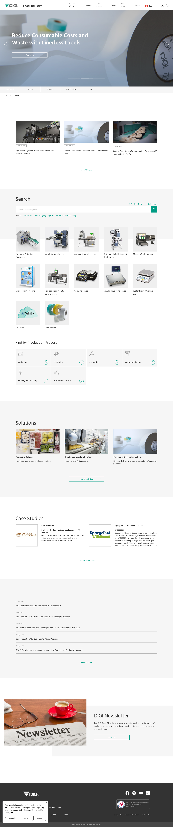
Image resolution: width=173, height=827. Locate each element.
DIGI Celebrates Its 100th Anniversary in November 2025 (40, 606)
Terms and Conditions (132, 815)
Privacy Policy (118, 815)
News (66, 814)
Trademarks (146, 815)
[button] (6, 43)
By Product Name (135, 204)
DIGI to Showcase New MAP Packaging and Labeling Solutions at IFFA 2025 (48, 628)
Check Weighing (40, 215)
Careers (53, 814)
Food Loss (28, 215)
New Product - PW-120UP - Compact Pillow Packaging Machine (43, 617)
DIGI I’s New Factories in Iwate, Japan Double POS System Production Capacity (49, 650)
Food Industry (21, 146)
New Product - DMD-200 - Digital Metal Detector (37, 639)
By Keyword (152, 204)
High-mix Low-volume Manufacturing (62, 215)
